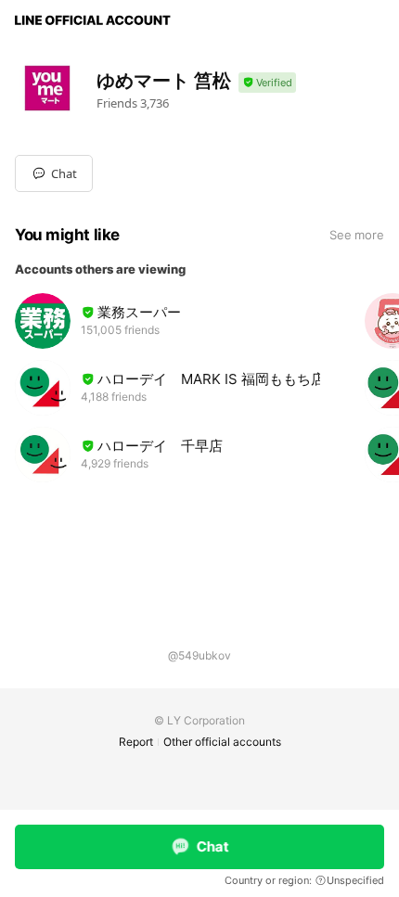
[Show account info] (267, 83)
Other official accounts (222, 742)
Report (136, 742)
